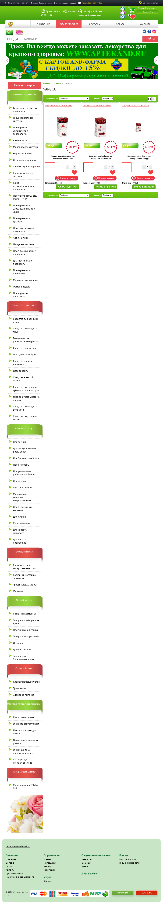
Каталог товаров (69, 24)
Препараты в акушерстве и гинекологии (20, 130)
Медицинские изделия (26, 280)
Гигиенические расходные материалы (25, 340)
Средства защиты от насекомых (24, 362)
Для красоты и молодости (21, 531)
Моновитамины (22, 523)
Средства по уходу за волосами (25, 408)
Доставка (94, 24)
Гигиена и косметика (24, 613)
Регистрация (122, 893)
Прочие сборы (21, 464)
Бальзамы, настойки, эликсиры (24, 576)
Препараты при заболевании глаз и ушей (24, 208)
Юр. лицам (48, 881)
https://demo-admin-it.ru (92, 3)
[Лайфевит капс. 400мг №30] (100, 127)
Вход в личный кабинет (18, 3)
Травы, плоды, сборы (25, 584)
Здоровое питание (23, 694)
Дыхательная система (25, 160)
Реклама (47, 866)
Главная (10, 24)
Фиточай (18, 591)
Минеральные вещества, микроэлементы (22, 497)
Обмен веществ (21, 286)
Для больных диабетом (26, 458)
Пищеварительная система (23, 119)
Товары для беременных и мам (23, 657)
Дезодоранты (20, 370)
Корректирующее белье (26, 681)
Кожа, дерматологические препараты (24, 186)
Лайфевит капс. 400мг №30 (97, 105)
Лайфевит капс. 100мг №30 (135, 105)
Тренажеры (19, 688)
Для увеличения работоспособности (24, 473)
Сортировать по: (51, 98)
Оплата (120, 24)
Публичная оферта (14, 873)
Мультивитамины (22, 487)
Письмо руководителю (129, 863)
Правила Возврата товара (41, 3)
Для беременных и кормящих (23, 508)
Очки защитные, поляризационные (23, 751)
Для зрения (19, 441)
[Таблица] (150, 99)
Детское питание (22, 649)
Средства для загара (24, 348)
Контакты (145, 24)
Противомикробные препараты (24, 252)
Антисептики (20, 140)
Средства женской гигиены (23, 379)
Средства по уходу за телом (25, 418)
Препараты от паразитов (21, 294)
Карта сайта (147, 893)
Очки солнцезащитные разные (26, 741)
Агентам (47, 859)
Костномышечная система (23, 174)
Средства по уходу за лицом (25, 330)
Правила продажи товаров (65, 3)
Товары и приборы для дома (26, 622)
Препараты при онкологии (22, 272)
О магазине (43, 24)
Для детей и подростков (19, 541)
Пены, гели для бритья (25, 354)
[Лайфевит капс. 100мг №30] (139, 127)
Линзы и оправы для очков (24, 732)
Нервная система (22, 153)
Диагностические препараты (22, 262)
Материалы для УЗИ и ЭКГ (25, 787)
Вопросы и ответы (127, 859)
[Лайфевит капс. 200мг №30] (62, 127)
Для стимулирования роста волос (24, 450)
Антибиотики (20, 237)
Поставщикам (50, 863)
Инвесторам (49, 870)
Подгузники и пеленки (26, 629)
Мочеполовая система (25, 146)
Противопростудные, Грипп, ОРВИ (25, 197)
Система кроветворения (26, 166)
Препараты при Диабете (22, 220)
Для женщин (20, 480)
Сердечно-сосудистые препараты (25, 109)
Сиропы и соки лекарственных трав (24, 566)
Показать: (97, 98)
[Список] (154, 99)
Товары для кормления (26, 636)
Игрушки (18, 642)
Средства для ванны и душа (25, 320)
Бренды (57, 83)
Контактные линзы (23, 717)
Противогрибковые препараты (24, 229)
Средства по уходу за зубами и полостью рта (26, 388)
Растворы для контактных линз (22, 761)
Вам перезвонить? (150, 3)
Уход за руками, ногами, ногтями (26, 398)
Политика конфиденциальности (20, 877)
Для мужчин (20, 516)
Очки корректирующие (26, 723)
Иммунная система (23, 244)
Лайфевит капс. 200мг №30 (58, 105)
